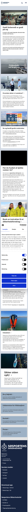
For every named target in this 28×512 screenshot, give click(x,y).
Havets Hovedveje (20, 139)
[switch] (24, 260)
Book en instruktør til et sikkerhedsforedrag (13, 220)
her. (3, 197)
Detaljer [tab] (14, 229)
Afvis (14, 285)
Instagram (5, 472)
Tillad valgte (14, 280)
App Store (14, 304)
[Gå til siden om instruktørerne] (14, 209)
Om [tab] (23, 229)
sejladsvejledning (11, 141)
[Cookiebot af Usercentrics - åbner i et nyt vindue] (20, 225)
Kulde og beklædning (9, 139)
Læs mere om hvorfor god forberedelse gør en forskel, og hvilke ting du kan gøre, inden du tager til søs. (13, 49)
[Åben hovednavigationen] (26, 3)
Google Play (21, 304)
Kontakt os (5, 502)
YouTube (5, 475)
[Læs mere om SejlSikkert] (14, 321)
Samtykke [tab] (5, 229)
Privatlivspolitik (6, 505)
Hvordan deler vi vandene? (13, 93)
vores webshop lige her (11, 133)
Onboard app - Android (8, 487)
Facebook (5, 470)
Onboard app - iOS (7, 490)
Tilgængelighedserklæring (9, 508)
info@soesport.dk (7, 460)
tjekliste (14, 144)
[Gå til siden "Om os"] (14, 370)
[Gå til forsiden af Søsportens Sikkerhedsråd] (4, 3)
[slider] (12, 72)
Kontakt (6, 418)
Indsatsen (6, 333)
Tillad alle (14, 275)
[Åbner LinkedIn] (14, 83)
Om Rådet (5, 500)
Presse (5, 429)
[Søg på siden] (22, 3)
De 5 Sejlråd (7, 394)
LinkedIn (5, 478)
